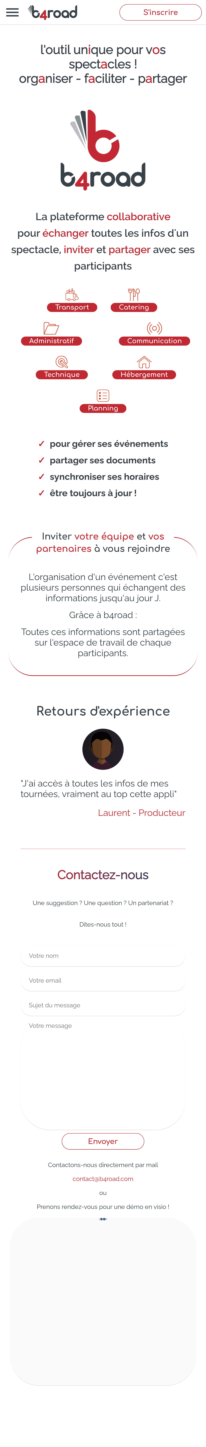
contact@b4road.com (103, 1178)
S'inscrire (160, 13)
